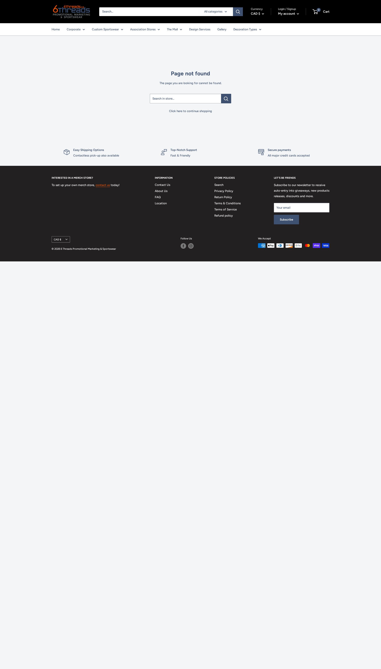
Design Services (199, 29)
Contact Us (162, 185)
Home (56, 29)
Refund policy (223, 215)
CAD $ (57, 239)
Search (218, 185)
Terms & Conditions (227, 203)
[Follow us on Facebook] (183, 246)
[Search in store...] (226, 98)
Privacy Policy (223, 191)
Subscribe (286, 219)
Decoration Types (245, 29)
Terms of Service (225, 209)
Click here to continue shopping (190, 111)
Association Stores (143, 29)
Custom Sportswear (105, 29)
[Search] (238, 11)
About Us (161, 191)
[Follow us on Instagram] (191, 246)
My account (287, 13)
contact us (103, 185)
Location (161, 203)
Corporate (74, 29)
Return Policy (223, 197)
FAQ (158, 197)
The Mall (172, 29)
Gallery (221, 29)
